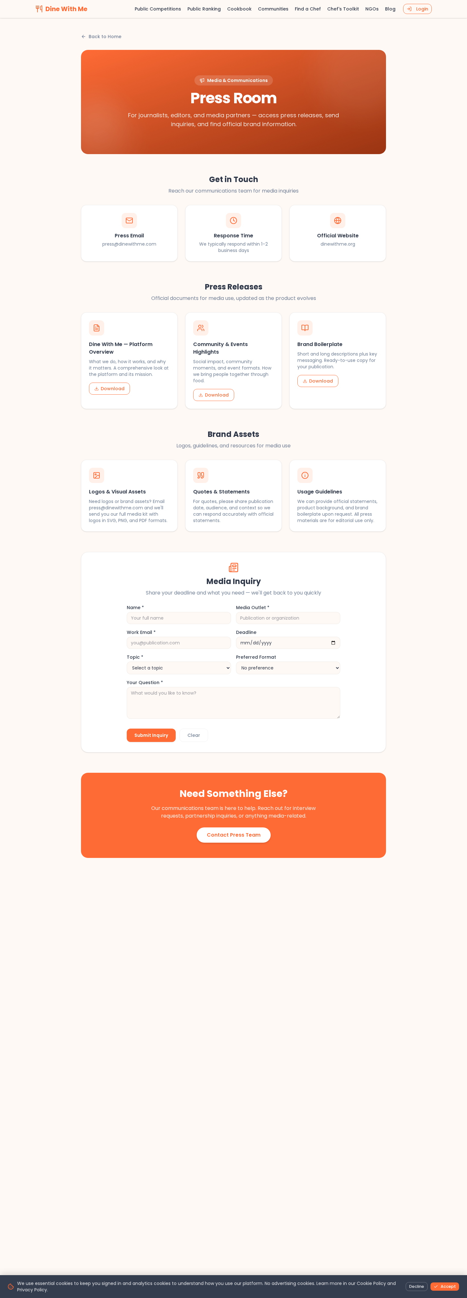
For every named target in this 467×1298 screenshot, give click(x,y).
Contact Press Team (234, 835)
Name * (135, 607)
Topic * (135, 657)
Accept (448, 1286)
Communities (273, 9)
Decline (416, 1286)
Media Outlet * (252, 607)
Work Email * (141, 632)
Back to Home (105, 36)
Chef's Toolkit (343, 9)
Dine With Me (66, 8)
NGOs (372, 9)
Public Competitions (158, 9)
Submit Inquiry (151, 735)
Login (422, 9)
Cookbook (239, 9)
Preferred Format (256, 657)
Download (113, 388)
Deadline (246, 632)
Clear (193, 735)
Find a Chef (308, 9)
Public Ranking (204, 9)
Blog (390, 9)
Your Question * (145, 682)
